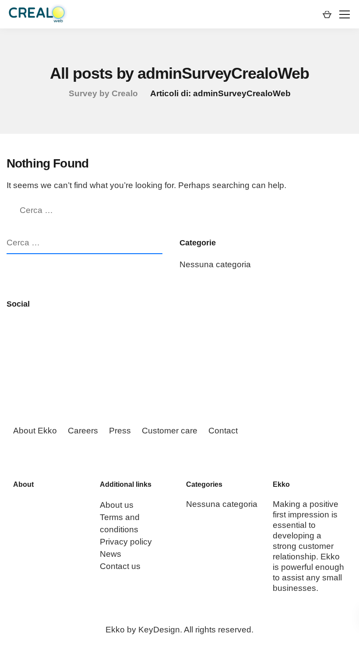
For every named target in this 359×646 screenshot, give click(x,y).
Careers (83, 430)
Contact (223, 430)
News (110, 554)
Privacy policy (126, 541)
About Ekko (35, 430)
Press (120, 430)
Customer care (169, 430)
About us (117, 505)
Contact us (120, 566)
